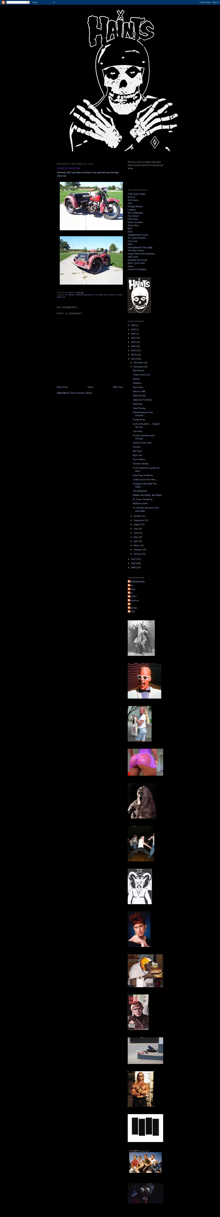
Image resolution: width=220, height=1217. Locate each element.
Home (90, 387)
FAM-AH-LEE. (139, 395)
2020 (133, 325)
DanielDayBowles (137, 581)
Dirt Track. (138, 451)
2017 (133, 338)
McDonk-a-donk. (140, 503)
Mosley (132, 589)
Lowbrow (132, 210)
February (138, 549)
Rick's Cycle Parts (136, 263)
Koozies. (137, 447)
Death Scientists (135, 222)
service (61, 297)
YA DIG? (133, 596)
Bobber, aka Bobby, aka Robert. (148, 495)
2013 (133, 354)
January (138, 554)
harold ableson (84, 295)
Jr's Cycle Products (137, 238)
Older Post (118, 387)
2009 (133, 567)
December (139, 362)
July (136, 528)
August (137, 524)
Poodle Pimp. (139, 419)
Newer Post (62, 387)
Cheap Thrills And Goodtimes (141, 254)
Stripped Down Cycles (138, 235)
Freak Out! (133, 219)
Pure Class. (138, 387)
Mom (131, 585)
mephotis (133, 608)
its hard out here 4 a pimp (108, 295)
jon (130, 604)
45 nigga (70, 295)
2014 (133, 350)
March (137, 545)
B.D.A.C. (132, 197)
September (139, 520)
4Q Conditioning (135, 213)
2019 (133, 329)
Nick (131, 593)
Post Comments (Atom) (81, 393)
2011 (133, 559)
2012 (133, 359)
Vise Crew (132, 241)
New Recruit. (139, 370)
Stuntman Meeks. (141, 463)
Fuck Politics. (139, 459)
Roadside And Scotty (137, 260)
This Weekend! (140, 491)
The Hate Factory (136, 250)
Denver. (136, 379)
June (136, 533)
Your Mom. (138, 431)
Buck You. (138, 455)
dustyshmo (134, 600)
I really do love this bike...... (146, 479)
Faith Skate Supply (137, 194)
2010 (133, 563)
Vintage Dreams (135, 206)
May (136, 537)
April (136, 541)
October (138, 516)
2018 (133, 334)
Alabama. (137, 383)
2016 (133, 342)
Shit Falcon (133, 200)
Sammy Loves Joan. (142, 443)
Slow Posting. (139, 408)
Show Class (133, 225)
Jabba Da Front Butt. (142, 400)
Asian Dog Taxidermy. (143, 475)
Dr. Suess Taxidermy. (143, 499)
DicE (130, 228)
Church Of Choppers (137, 269)
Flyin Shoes (133, 216)
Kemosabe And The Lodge (140, 247)
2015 (133, 346)
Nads (130, 244)
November (139, 367)
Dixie (130, 231)
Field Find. (138, 404)
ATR (130, 203)
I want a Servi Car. (141, 374)
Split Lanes (133, 257)
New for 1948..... (140, 391)
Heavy (131, 266)
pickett (132, 611)
